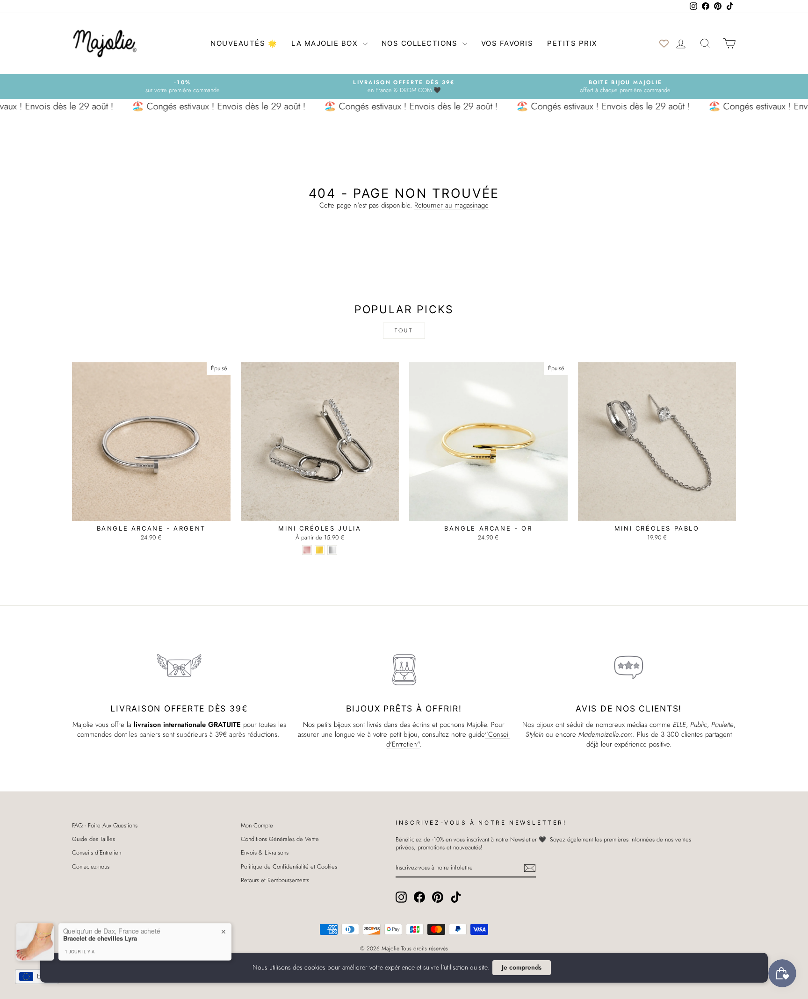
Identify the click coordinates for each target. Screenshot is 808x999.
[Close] (488, 427)
